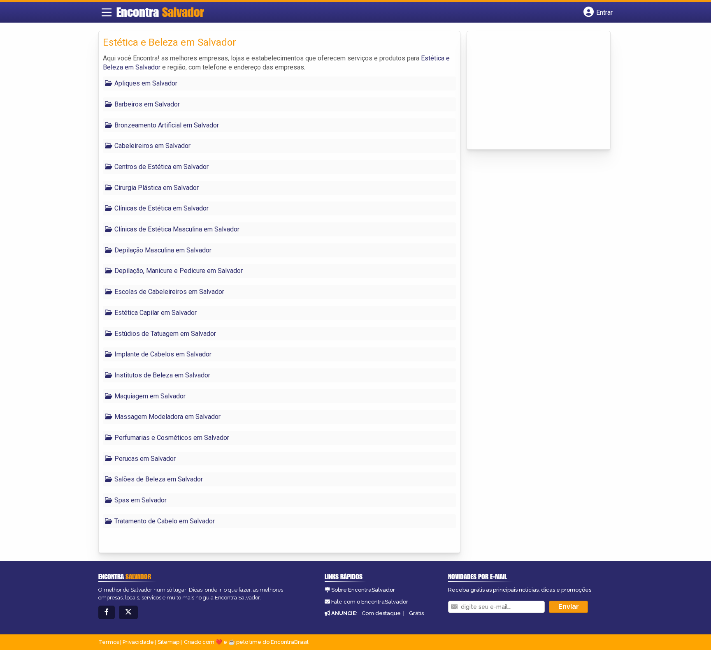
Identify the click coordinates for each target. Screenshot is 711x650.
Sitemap (168, 642)
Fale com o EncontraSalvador (369, 602)
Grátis (416, 613)
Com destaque (381, 613)
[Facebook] (106, 612)
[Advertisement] (533, 90)
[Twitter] (128, 612)
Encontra (160, 12)
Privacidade (138, 642)
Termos (108, 642)
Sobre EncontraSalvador (363, 590)
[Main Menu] (106, 12)
